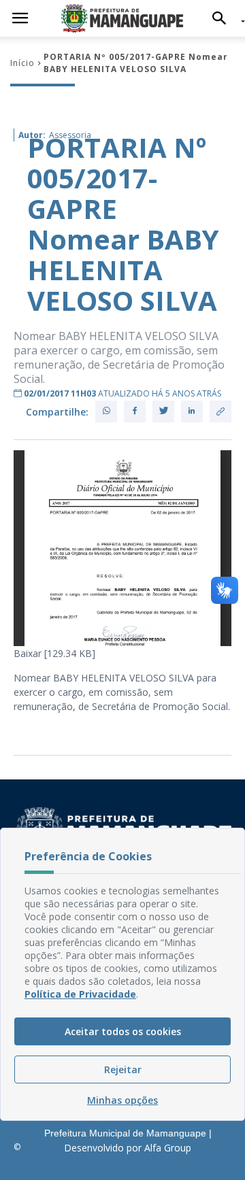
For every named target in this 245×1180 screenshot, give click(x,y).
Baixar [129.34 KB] (54, 653)
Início (22, 63)
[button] (223, 18)
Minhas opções (122, 1100)
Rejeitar (123, 1069)
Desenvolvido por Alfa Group (127, 1147)
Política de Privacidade (80, 994)
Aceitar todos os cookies (123, 1031)
